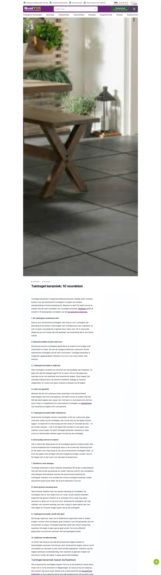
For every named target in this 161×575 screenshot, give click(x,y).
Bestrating (50, 15)
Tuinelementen (63, 15)
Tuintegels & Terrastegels (32, 15)
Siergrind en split (106, 15)
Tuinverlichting (79, 15)
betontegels (86, 403)
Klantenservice (132, 15)
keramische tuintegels (77, 312)
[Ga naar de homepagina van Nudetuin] (33, 9)
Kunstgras (92, 15)
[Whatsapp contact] (156, 562)
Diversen (119, 15)
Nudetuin (82, 309)
